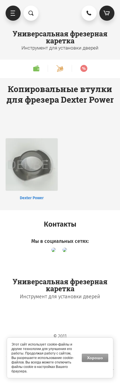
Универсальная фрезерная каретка (60, 37)
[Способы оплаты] (36, 68)
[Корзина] (106, 13)
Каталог (13, 13)
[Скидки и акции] (84, 68)
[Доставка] (60, 68)
